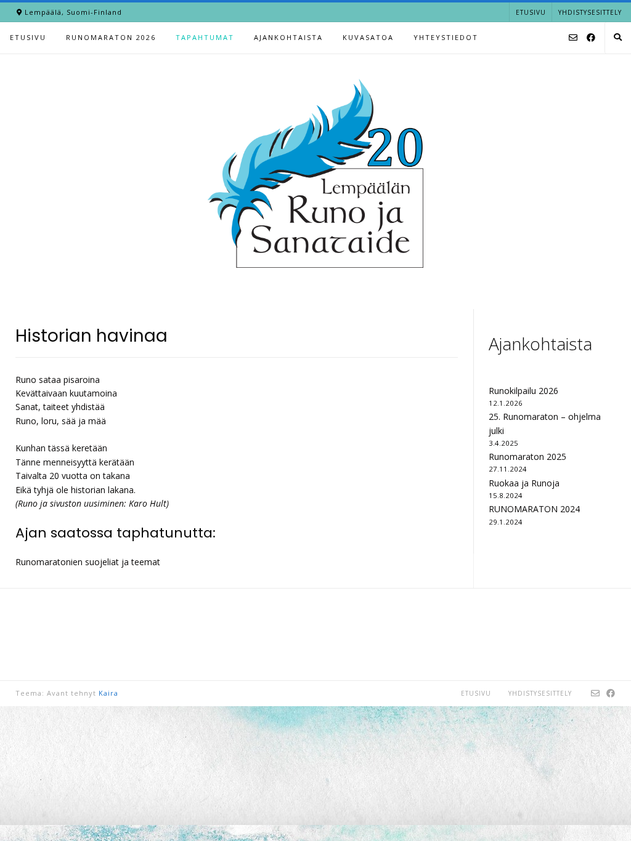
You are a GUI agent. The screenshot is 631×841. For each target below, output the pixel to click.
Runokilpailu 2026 (523, 390)
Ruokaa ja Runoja (524, 483)
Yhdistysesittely (590, 12)
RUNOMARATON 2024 (534, 509)
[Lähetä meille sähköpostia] (573, 38)
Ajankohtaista (288, 37)
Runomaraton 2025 (527, 456)
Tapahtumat (205, 37)
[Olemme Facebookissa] (591, 38)
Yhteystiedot (445, 37)
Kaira (108, 693)
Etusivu (531, 12)
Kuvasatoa (368, 37)
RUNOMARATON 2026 (111, 37)
